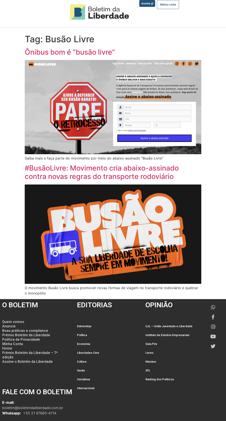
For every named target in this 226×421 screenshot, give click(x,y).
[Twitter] (213, 346)
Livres (149, 352)
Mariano (150, 361)
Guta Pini (151, 344)
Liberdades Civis (88, 352)
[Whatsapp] (213, 307)
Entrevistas (84, 326)
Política (82, 335)
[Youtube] (213, 336)
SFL (147, 370)
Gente (81, 370)
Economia (83, 344)
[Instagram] (213, 327)
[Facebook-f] (213, 317)
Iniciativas (83, 379)
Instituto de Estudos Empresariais (167, 335)
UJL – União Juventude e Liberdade (168, 326)
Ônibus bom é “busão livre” (70, 52)
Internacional (85, 388)
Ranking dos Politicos (159, 379)
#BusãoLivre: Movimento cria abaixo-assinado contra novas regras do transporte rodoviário (102, 172)
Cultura (81, 361)
